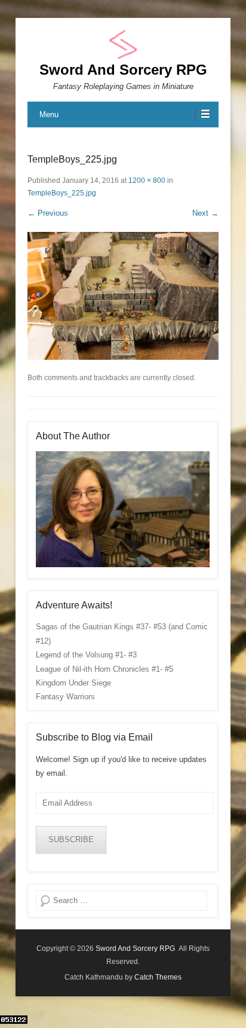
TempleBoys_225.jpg (61, 193)
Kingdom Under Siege (73, 682)
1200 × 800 (146, 180)
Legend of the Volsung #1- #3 (86, 654)
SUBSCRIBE (71, 839)
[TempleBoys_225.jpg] (123, 295)
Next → (205, 213)
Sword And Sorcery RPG (123, 70)
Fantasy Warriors (65, 696)
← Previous (47, 213)
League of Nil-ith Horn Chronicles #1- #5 (104, 669)
